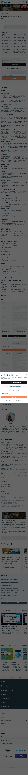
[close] (26, 374)
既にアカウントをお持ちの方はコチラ (14, 400)
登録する (14, 397)
